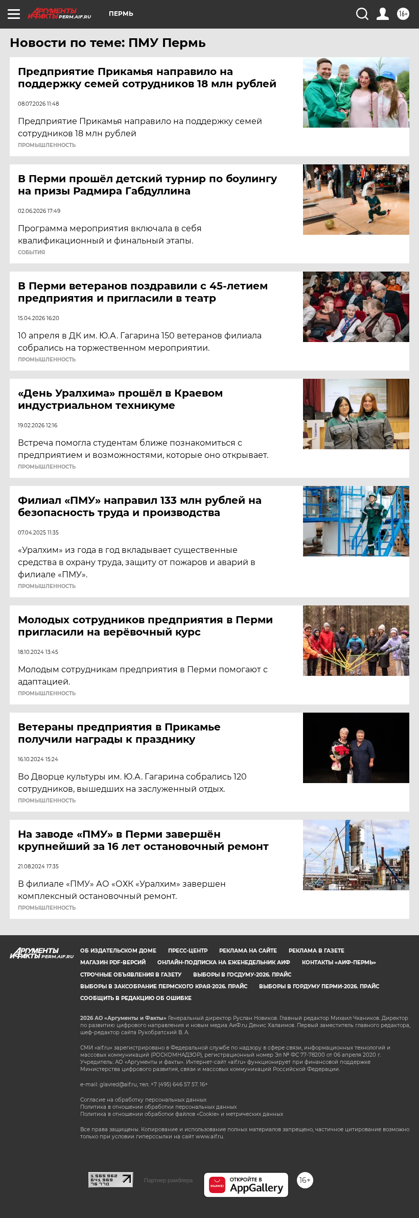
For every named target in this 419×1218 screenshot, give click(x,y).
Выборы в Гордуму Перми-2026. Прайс (319, 986)
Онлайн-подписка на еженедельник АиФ (223, 962)
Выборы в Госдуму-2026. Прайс (242, 974)
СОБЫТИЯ (31, 252)
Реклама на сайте (248, 950)
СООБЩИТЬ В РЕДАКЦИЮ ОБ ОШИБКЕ (136, 998)
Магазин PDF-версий (113, 962)
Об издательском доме (118, 950)
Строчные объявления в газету (130, 974)
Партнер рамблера (168, 1180)
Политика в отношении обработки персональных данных (158, 1107)
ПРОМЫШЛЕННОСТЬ (47, 145)
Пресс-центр (187, 950)
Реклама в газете (316, 950)
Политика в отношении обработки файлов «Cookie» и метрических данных (181, 1114)
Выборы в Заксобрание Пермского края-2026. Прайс (163, 986)
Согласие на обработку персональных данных (143, 1100)
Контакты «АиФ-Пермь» (339, 962)
